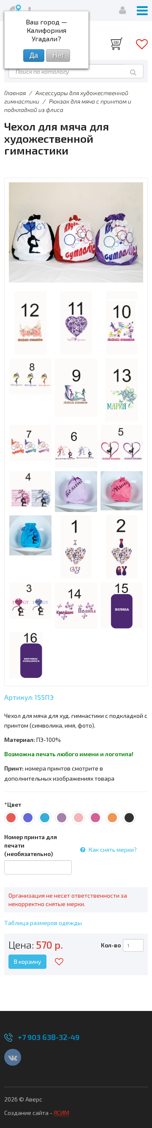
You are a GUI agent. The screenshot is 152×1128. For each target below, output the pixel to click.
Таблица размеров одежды (43, 922)
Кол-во (111, 945)
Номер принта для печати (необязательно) (30, 845)
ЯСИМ (61, 1112)
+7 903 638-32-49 (48, 1037)
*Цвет (12, 804)
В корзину (27, 961)
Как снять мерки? (113, 849)
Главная (15, 92)
